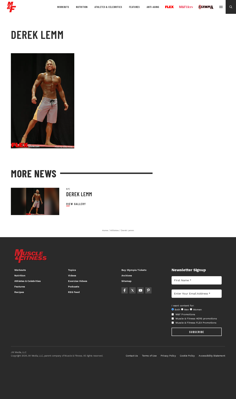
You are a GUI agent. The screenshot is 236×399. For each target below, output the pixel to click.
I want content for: (183, 305)
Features (134, 6)
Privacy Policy (168, 355)
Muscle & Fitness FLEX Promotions (196, 322)
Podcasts (73, 286)
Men (186, 309)
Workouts (63, 6)
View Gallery (76, 204)
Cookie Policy (187, 355)
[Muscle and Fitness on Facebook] (124, 290)
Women (197, 309)
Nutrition (82, 6)
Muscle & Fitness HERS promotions (196, 318)
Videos (72, 275)
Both (177, 309)
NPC (68, 189)
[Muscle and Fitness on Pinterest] (148, 290)
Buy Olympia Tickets (133, 270)
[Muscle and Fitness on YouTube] (140, 290)
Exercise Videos (77, 281)
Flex (169, 6)
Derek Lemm (79, 194)
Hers (186, 6)
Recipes (19, 292)
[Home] (11, 11)
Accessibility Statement (212, 355)
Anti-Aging (153, 6)
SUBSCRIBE (196, 332)
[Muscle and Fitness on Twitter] (132, 290)
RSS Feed (74, 292)
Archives (126, 275)
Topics (72, 270)
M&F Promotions (185, 314)
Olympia (206, 7)
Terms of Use (149, 355)
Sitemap (126, 281)
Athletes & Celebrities (108, 6)
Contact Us (132, 355)
